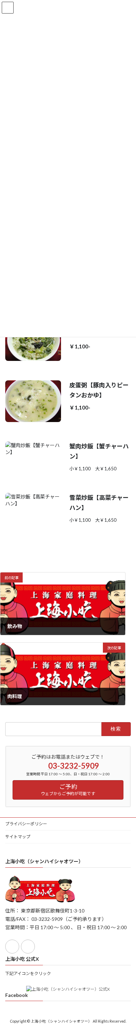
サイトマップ (17, 836)
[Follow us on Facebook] (12, 946)
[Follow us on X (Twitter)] (28, 946)
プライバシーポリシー (26, 823)
